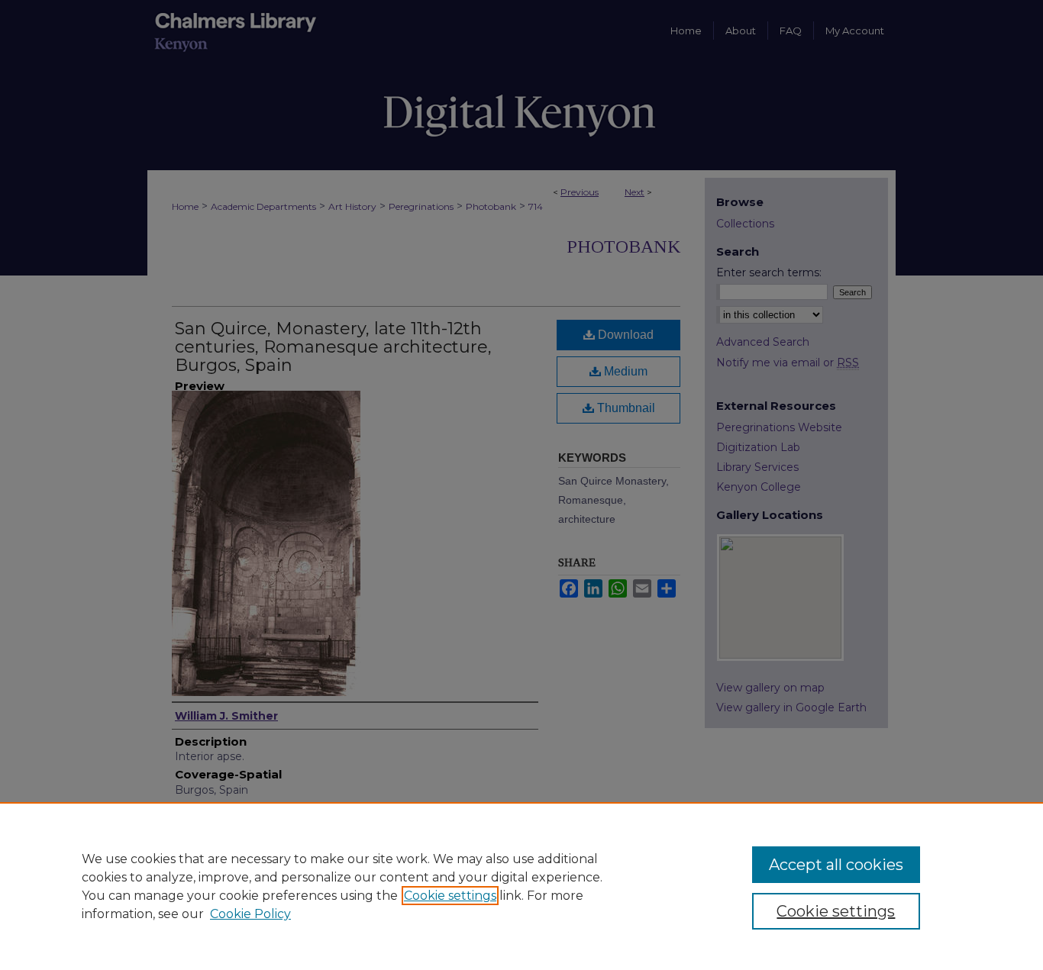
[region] (521, 886)
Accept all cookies (836, 865)
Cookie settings (450, 895)
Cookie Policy (250, 914)
